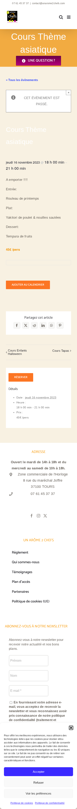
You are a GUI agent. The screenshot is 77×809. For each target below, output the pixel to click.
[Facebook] (31, 515)
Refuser (38, 782)
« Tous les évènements (22, 80)
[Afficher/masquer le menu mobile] (69, 17)
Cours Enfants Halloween (17, 352)
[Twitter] (45, 515)
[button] (71, 728)
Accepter (38, 771)
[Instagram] (38, 515)
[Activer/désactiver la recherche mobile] (61, 17)
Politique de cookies (21, 803)
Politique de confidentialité (50, 803)
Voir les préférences (38, 793)
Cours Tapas (60, 350)
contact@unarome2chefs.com (48, 3)
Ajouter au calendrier (28, 285)
